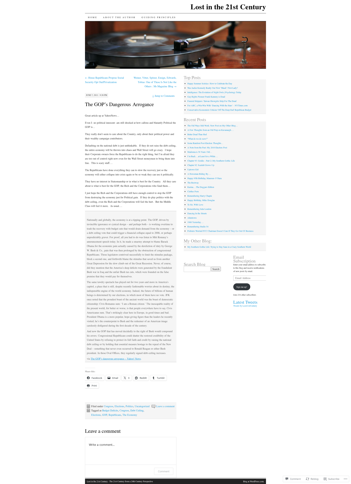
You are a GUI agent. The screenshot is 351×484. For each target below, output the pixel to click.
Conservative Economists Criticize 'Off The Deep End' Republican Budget (219, 109)
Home (92, 17)
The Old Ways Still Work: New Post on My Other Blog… (212, 125)
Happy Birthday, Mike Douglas (201, 200)
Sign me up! (241, 286)
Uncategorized (142, 406)
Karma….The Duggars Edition (200, 186)
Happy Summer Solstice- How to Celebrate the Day (209, 83)
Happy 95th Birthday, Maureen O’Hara (204, 178)
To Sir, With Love (195, 204)
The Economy (129, 415)
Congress (108, 406)
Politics (129, 406)
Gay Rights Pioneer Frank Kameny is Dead (206, 96)
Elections (119, 406)
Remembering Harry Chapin (199, 195)
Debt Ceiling (137, 410)
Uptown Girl (193, 169)
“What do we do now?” (197, 138)
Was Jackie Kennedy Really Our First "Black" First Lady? (212, 87)
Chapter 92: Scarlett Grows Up (201, 165)
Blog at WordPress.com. (253, 481)
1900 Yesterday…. (195, 222)
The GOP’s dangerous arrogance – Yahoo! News (116, 358)
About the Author (119, 17)
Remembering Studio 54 (197, 226)
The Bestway (193, 182)
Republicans (115, 415)
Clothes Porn (193, 191)
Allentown (192, 217)
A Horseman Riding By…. (199, 173)
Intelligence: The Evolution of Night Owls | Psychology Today (214, 92)
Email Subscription (244, 259)
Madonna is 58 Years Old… (199, 151)
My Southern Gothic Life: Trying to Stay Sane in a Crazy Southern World (219, 246)
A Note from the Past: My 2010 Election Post (207, 147)
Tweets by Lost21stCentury (245, 305)
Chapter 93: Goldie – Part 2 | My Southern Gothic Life (211, 160)
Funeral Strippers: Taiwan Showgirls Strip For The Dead (211, 101)
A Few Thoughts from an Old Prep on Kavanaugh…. (210, 129)
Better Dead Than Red (197, 134)
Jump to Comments (163, 95)
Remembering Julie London (199, 208)
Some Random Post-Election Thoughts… (205, 143)
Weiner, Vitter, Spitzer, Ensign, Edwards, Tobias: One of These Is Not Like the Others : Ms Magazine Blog (155, 82)
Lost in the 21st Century (228, 6)
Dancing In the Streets (197, 213)
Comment (163, 471)
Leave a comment (165, 406)
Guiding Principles (158, 17)
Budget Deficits (110, 410)
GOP (104, 415)
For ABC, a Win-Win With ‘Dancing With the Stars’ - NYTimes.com (217, 105)
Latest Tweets (245, 302)
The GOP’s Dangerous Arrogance (119, 104)
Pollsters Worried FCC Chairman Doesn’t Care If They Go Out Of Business (220, 230)
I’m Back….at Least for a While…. (202, 156)
